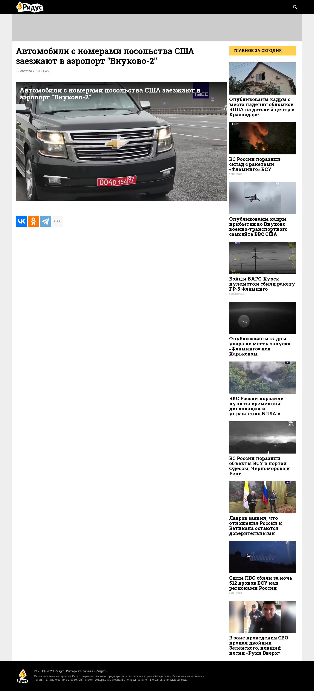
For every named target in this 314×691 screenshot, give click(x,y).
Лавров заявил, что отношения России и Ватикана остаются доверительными (255, 526)
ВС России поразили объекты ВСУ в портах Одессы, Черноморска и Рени (259, 466)
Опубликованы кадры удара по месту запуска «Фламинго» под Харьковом (260, 346)
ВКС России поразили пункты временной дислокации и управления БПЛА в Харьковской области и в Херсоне (261, 411)
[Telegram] (45, 221)
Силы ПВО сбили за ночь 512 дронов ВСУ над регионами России (260, 583)
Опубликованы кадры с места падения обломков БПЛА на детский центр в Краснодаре (261, 107)
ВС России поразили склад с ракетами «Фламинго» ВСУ (254, 164)
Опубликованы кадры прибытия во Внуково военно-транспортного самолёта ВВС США (258, 226)
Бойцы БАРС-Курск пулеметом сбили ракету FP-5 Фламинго (262, 283)
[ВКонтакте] (21, 221)
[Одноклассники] (33, 221)
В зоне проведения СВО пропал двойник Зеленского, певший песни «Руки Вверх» (258, 645)
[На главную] (29, 7)
